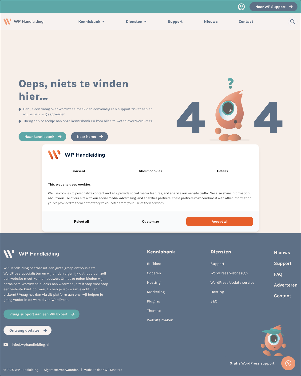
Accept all (220, 221)
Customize (150, 221)
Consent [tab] (78, 171)
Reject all (81, 221)
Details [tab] (222, 171)
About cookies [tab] (150, 171)
